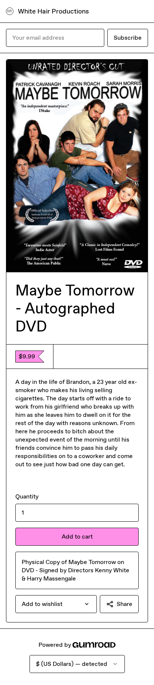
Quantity (26, 496)
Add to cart (77, 536)
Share (124, 603)
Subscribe (128, 37)
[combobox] (56, 604)
